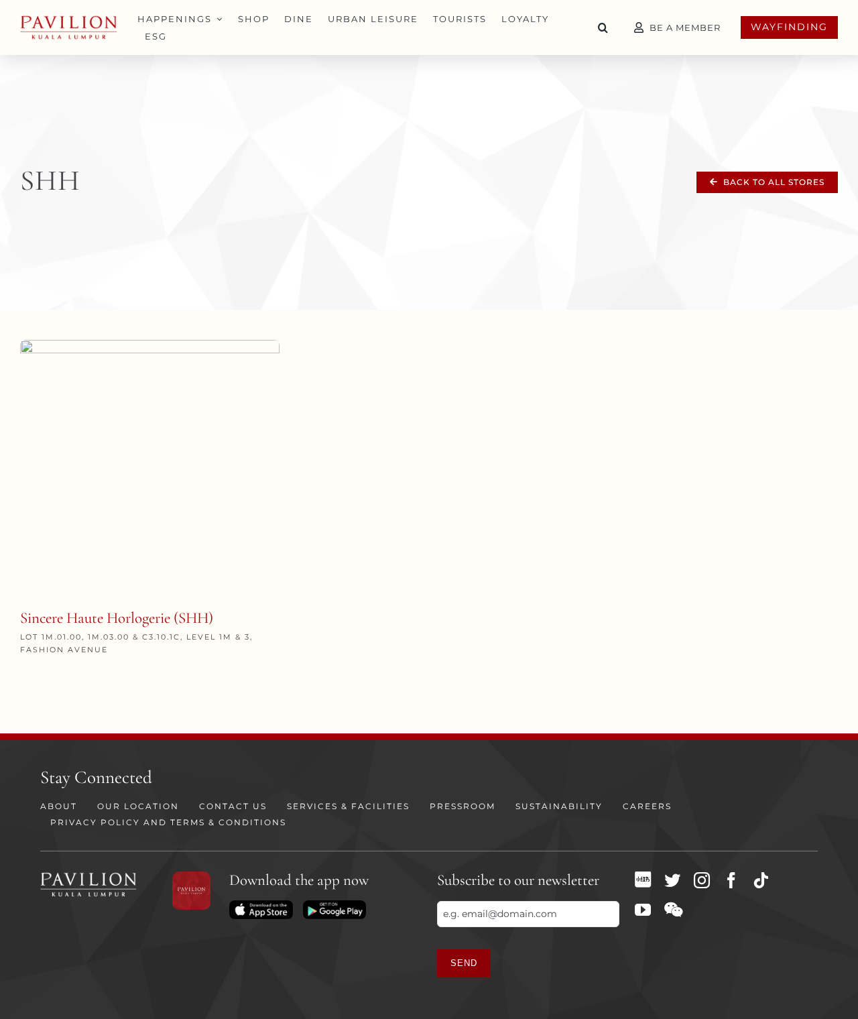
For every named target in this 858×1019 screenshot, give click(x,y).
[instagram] (702, 880)
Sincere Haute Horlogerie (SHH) (116, 618)
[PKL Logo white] (88, 876)
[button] (603, 27)
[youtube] (643, 910)
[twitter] (672, 880)
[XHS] (643, 880)
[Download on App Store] (260, 905)
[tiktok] (761, 880)
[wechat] (673, 910)
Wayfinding (789, 27)
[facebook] (731, 880)
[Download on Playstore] (334, 905)
